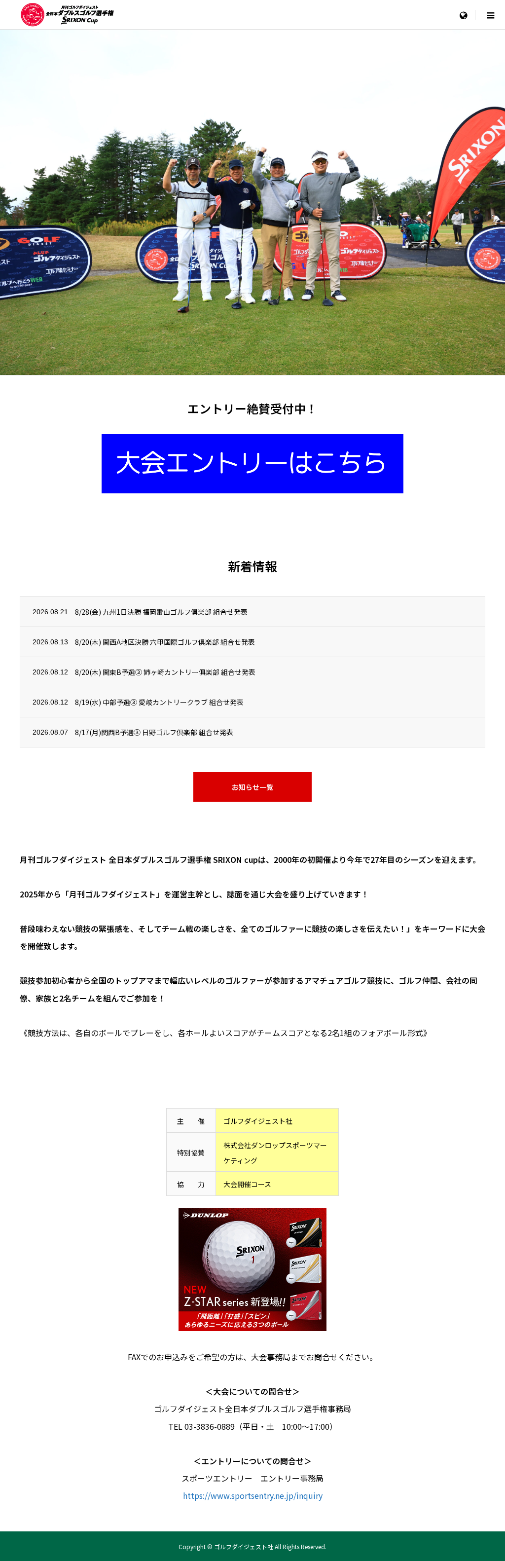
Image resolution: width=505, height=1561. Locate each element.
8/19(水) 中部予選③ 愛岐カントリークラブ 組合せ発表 (159, 702)
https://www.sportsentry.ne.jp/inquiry (253, 1495)
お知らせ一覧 (252, 787)
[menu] (463, 15)
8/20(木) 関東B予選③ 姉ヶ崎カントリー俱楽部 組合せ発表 (165, 672)
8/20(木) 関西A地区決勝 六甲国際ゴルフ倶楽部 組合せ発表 (165, 642)
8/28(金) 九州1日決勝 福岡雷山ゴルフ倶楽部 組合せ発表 (161, 612)
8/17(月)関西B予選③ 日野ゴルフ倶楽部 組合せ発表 (154, 732)
